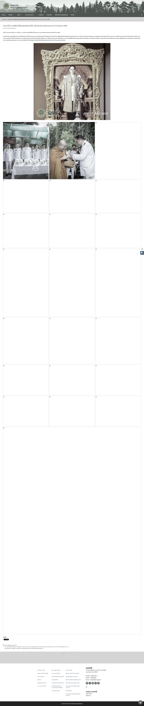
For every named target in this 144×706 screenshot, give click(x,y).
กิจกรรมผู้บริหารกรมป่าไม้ (10, 645)
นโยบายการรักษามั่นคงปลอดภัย (72, 673)
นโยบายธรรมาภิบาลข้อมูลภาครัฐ (72, 683)
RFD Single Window (56, 670)
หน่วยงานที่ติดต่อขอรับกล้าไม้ (58, 676)
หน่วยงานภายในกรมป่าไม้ (43, 673)
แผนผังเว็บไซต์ (69, 691)
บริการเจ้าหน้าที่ (69, 670)
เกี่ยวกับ (11, 15)
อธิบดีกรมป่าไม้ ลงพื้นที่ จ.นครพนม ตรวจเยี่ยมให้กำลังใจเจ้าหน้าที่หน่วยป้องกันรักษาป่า (24, 648)
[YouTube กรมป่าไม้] (93, 683)
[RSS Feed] (95, 683)
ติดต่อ (72, 15)
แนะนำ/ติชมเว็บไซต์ (56, 691)
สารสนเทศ (49, 15)
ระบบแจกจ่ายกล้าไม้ (56, 673)
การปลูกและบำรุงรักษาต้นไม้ (57, 683)
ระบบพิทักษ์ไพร (55, 680)
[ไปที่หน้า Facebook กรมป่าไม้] (142, 249)
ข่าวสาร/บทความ (29, 15)
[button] (142, 253)
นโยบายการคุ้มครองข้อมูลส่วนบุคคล (73, 680)
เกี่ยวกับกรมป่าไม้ (41, 670)
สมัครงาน (39, 680)
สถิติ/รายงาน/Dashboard (61, 15)
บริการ (18, 15)
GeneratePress (79, 703)
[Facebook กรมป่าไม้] (87, 683)
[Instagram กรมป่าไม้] (90, 683)
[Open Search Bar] (141, 15)
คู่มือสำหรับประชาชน (42, 683)
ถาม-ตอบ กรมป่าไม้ (42, 686)
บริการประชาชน (41, 676)
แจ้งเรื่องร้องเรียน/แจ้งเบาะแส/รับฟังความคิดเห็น (57, 686)
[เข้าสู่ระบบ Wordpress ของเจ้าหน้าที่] (98, 683)
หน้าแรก (4, 15)
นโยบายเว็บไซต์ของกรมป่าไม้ (72, 676)
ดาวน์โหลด (41, 15)
